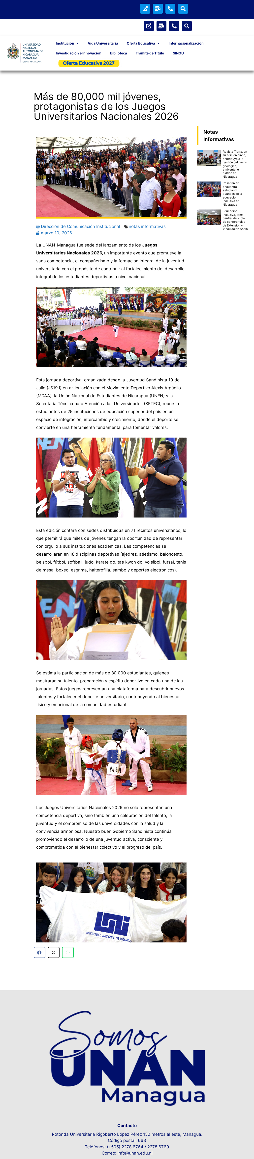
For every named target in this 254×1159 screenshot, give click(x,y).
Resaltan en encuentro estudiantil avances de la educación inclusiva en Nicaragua (232, 193)
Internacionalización (186, 43)
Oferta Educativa (141, 43)
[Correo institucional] (158, 9)
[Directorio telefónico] (170, 9)
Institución (65, 43)
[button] (42, 903)
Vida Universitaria (103, 43)
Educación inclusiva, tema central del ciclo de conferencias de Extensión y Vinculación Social (236, 220)
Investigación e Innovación (78, 53)
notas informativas (147, 226)
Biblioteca (118, 53)
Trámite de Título (150, 53)
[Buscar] (183, 9)
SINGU (178, 53)
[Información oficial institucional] (145, 9)
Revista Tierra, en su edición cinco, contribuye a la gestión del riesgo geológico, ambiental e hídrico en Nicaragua (235, 164)
